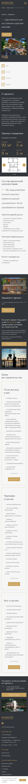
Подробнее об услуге (14, 344)
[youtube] (3, 723)
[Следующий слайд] (24, 47)
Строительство (5, 753)
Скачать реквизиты (6, 774)
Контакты (4, 772)
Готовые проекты (10, 8)
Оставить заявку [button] (14, 695)
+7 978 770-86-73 (6, 735)
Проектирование (6, 756)
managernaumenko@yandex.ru (9, 737)
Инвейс (3, 8)
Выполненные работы (7, 763)
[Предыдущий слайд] (4, 47)
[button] (7, 35)
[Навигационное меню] (25, 3)
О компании (5, 769)
